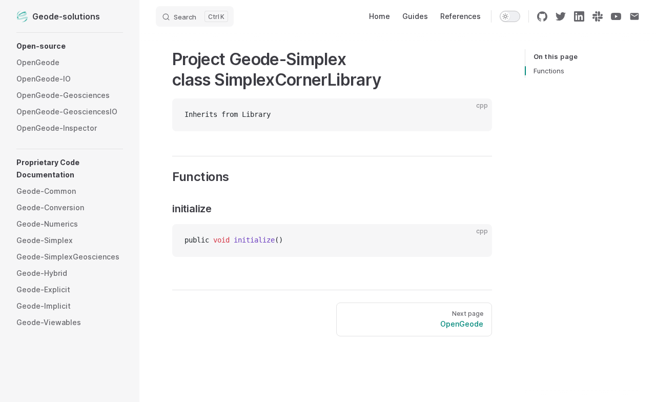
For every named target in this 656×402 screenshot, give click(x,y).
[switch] (510, 16)
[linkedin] (579, 16)
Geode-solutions (66, 16)
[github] (542, 16)
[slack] (597, 16)
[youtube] (616, 16)
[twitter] (560, 16)
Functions (549, 71)
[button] (69, 46)
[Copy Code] (475, 115)
